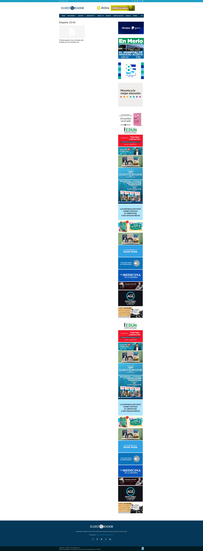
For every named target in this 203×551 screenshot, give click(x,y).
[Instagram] (135, 1)
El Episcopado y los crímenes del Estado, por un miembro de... (71, 41)
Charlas (128, 15)
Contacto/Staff (118, 15)
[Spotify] (137, 1)
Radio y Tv (101, 15)
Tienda (135, 15)
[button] (142, 16)
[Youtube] (142, 1)
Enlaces (108, 15)
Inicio (63, 15)
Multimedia (71, 15)
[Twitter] (140, 1)
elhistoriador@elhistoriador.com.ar (105, 535)
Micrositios (90, 15)
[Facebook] (132, 1)
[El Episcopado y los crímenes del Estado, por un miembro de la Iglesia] (72, 31)
